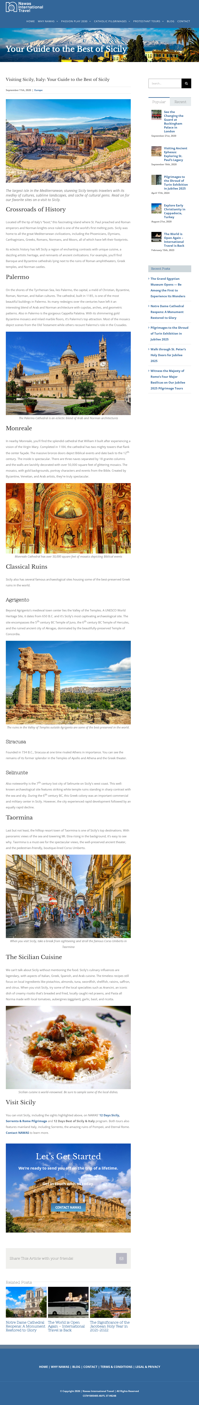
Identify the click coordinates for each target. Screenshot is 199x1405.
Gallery (33, 1302)
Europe (38, 90)
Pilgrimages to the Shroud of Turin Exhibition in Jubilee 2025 (176, 182)
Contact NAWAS (17, 1133)
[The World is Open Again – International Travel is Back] (68, 1302)
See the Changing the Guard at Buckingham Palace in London (173, 121)
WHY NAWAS (60, 1367)
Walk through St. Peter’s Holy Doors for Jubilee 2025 (168, 355)
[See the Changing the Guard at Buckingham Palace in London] (156, 113)
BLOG (76, 1367)
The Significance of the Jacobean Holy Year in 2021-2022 (103, 1302)
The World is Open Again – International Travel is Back (61, 1302)
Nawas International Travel (98, 1391)
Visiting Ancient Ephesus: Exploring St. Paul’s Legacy (175, 154)
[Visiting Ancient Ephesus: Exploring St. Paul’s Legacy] (156, 149)
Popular (159, 102)
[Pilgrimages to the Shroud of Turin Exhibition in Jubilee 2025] (156, 178)
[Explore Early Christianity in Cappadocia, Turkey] (156, 206)
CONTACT (90, 1367)
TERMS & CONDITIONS (116, 1367)
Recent (180, 102)
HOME (43, 1367)
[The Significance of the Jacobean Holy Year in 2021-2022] (110, 1302)
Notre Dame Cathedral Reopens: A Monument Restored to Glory (19, 1302)
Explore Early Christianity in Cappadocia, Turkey (174, 211)
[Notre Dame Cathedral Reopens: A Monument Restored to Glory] (26, 1302)
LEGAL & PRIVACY (147, 1367)
